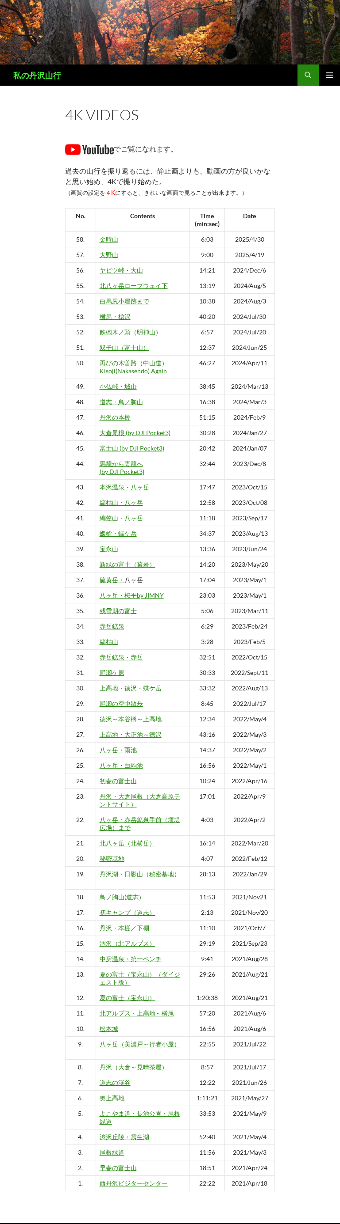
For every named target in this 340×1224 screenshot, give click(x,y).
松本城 (109, 1028)
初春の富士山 (118, 780)
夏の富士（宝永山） (127, 997)
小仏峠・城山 (118, 386)
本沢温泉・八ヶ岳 (124, 487)
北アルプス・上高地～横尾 (137, 1013)
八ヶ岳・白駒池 (121, 765)
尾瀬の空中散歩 (121, 703)
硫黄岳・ (112, 580)
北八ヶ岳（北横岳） (127, 843)
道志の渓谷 (115, 1082)
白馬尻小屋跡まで (124, 301)
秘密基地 (112, 858)
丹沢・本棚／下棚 (124, 928)
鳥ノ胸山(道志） (122, 897)
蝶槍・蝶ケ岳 (118, 533)
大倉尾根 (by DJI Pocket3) (135, 432)
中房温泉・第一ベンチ (131, 959)
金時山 (109, 239)
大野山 (109, 254)
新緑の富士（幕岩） (127, 564)
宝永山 (109, 549)
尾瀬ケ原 (112, 672)
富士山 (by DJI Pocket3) (132, 448)
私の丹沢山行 (37, 75)
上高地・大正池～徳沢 (131, 734)
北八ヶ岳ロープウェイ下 (134, 285)
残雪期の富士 (118, 610)
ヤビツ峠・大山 (121, 270)
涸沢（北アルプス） (127, 943)
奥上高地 (112, 1098)
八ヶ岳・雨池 (118, 750)
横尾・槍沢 (115, 316)
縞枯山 (109, 641)
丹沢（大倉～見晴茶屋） (134, 1067)
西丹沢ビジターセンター (134, 1183)
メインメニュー (329, 75)
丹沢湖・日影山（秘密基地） (140, 874)
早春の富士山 (118, 1167)
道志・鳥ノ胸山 (121, 401)
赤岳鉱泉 (112, 626)
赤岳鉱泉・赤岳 (121, 657)
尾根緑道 (112, 1152)
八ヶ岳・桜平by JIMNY (132, 595)
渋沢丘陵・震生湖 (124, 1137)
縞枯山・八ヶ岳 (121, 502)
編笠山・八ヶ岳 (121, 518)
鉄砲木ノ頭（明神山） (131, 332)
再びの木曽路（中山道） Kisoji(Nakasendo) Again (134, 367)
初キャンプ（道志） (127, 912)
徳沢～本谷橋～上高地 (131, 719)
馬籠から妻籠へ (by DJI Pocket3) (122, 467)
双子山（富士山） (124, 347)
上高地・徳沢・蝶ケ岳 (131, 688)
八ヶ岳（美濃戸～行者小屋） (140, 1044)
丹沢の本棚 (115, 417)
